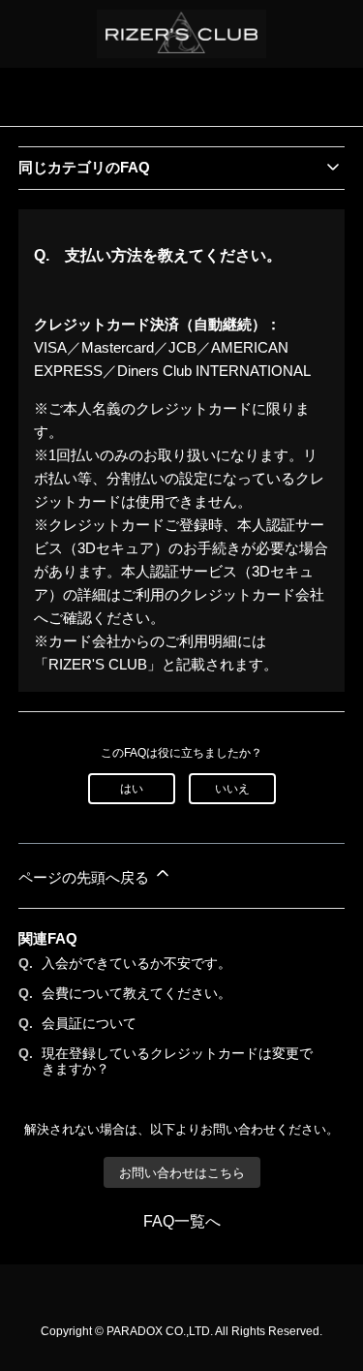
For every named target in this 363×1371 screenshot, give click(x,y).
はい (131, 788)
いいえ (232, 788)
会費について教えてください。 (136, 993)
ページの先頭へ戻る (85, 877)
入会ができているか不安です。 (136, 963)
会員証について (89, 1023)
